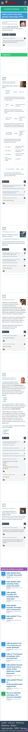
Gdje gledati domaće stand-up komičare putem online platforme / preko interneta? (14, 669)
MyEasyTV (6, 433)
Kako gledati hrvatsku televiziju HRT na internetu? (13, 194)
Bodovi (13, 725)
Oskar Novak (13, 377)
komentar (8, 38)
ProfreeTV (6, 430)
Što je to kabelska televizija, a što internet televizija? (13, 695)
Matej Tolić (13, 508)
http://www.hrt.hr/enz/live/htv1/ (11, 239)
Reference (5, 725)
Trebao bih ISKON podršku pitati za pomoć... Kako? (13, 188)
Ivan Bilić (12, 299)
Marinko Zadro (4, 22)
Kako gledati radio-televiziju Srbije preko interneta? (14, 455)
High (16, 104)
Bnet (4, 401)
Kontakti (13, 185)
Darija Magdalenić (14, 527)
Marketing (20, 723)
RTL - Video (8, 169)
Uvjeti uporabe (7, 728)
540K (20, 92)
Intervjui (11, 723)
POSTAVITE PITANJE (11, 9)
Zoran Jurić (13, 231)
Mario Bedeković (14, 265)
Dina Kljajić (13, 474)
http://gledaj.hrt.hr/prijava (8, 328)
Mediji (18, 699)
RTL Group (19, 174)
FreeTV (5, 432)
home (12, 169)
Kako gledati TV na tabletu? (8, 445)
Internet (14, 21)
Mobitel (13, 441)
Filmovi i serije (19, 688)
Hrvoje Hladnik (9, 676)
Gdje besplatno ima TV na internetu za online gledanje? (13, 645)
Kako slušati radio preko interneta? (10, 262)
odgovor (8, 81)
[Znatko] (10, 2)
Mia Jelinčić (10, 689)
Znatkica (17, 191)
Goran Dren (18, 253)
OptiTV (5, 399)
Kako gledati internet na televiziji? (10, 256)
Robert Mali (13, 38)
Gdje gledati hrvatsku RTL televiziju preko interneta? (14, 450)
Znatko (13, 186)
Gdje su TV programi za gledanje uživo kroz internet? (14, 656)
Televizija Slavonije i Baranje (8, 92)
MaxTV (5, 398)
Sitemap (23, 728)
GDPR (16, 728)
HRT (6, 132)
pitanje (8, 21)
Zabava (18, 675)
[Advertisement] (14, 65)
